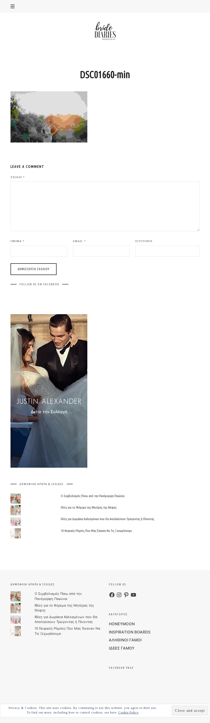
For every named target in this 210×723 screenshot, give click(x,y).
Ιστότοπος (144, 241)
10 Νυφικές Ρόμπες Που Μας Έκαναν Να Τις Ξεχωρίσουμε (96, 530)
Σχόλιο (17, 177)
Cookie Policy (128, 712)
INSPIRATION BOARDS (130, 632)
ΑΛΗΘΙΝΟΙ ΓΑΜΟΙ (125, 640)
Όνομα (17, 241)
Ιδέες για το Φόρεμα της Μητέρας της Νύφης (89, 507)
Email (79, 241)
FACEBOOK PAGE (121, 667)
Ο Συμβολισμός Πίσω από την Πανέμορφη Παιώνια (92, 496)
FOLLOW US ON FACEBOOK (39, 284)
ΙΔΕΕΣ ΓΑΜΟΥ (121, 648)
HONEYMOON (122, 623)
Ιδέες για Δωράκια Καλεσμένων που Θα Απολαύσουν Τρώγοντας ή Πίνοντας (107, 519)
